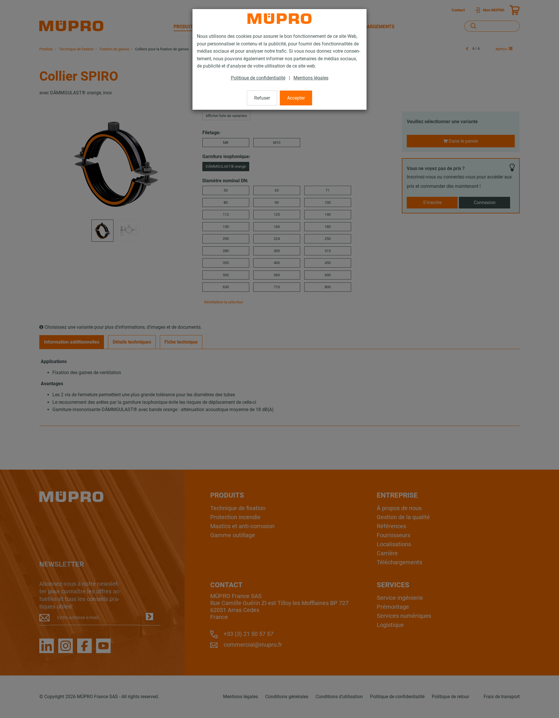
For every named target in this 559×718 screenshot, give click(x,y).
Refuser (262, 98)
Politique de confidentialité (258, 78)
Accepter (296, 98)
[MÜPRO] (279, 18)
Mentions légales (310, 78)
